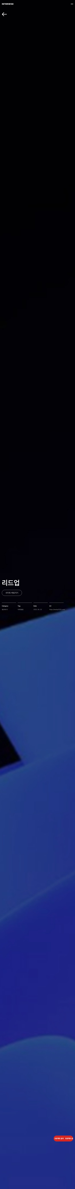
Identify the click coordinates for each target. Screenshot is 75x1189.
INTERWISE (8, 4)
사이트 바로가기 (11, 593)
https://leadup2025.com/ (57, 609)
